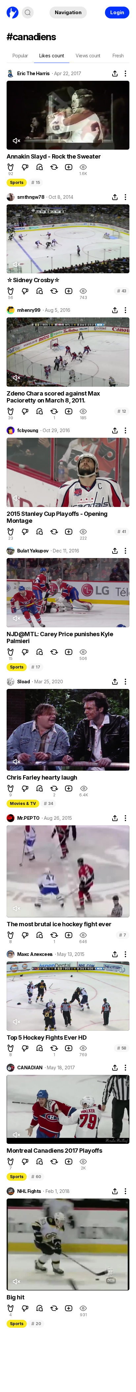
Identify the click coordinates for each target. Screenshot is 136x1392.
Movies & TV (23, 803)
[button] (11, 167)
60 (36, 1176)
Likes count (51, 55)
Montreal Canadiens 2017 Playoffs (54, 1150)
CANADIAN (30, 1067)
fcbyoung (27, 430)
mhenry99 (29, 310)
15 (35, 182)
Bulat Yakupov (33, 550)
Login (117, 12)
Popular (20, 55)
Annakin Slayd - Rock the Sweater (54, 156)
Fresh (118, 55)
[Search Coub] (28, 12)
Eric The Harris (33, 73)
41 (122, 531)
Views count (88, 55)
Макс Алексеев (35, 954)
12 (122, 411)
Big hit (15, 1297)
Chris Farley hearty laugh (42, 777)
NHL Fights (29, 1191)
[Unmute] (16, 141)
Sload (23, 681)
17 (35, 667)
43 (121, 291)
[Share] (115, 73)
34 (48, 803)
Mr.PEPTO (28, 818)
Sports (16, 182)
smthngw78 (30, 197)
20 (36, 1323)
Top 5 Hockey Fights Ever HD (46, 1037)
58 (121, 1048)
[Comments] (40, 167)
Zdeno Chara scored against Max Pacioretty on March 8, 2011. (53, 397)
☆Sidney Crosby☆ (33, 280)
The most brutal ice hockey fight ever (59, 924)
